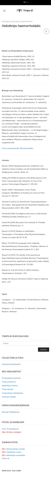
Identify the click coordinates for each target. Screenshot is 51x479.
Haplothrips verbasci (10, 386)
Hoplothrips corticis (13, 452)
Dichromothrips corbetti (15, 449)
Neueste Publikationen (10, 412)
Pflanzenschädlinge (10, 21)
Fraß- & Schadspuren (10, 429)
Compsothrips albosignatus (12, 393)
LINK (25, 273)
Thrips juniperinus (9, 382)
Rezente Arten (26, 21)
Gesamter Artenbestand (11, 364)
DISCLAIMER (16, 471)
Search (43, 349)
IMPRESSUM (6, 471)
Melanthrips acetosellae (15, 455)
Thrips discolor (7, 389)
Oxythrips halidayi (9, 397)
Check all (5, 458)
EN (25, 2)
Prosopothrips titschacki (11, 378)
